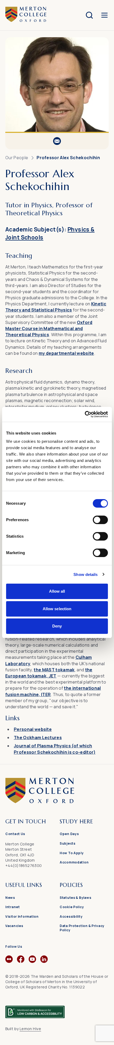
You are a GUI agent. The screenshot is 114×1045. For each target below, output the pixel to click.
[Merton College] (25, 15)
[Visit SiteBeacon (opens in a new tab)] (35, 1009)
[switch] (100, 520)
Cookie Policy (72, 907)
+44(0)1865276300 (23, 865)
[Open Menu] (104, 15)
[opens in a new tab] (9, 961)
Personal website (33, 729)
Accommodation (74, 862)
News (10, 897)
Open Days (69, 834)
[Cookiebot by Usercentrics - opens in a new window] (85, 414)
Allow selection (57, 608)
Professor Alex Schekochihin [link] (68, 158)
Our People (16, 158)
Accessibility (71, 916)
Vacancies (14, 926)
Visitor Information (22, 916)
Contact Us (15, 834)
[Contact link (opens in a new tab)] (57, 141)
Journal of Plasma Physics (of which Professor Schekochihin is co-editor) (55, 749)
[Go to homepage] (57, 801)
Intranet (12, 907)
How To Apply (72, 853)
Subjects (68, 843)
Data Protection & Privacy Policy (82, 928)
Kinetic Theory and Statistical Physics (55, 307)
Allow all (57, 591)
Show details (85, 574)
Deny (57, 626)
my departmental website (66, 353)
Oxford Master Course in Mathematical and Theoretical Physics (48, 328)
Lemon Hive (30, 1028)
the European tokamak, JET (48, 673)
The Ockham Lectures (38, 737)
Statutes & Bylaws (75, 897)
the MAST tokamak (54, 670)
